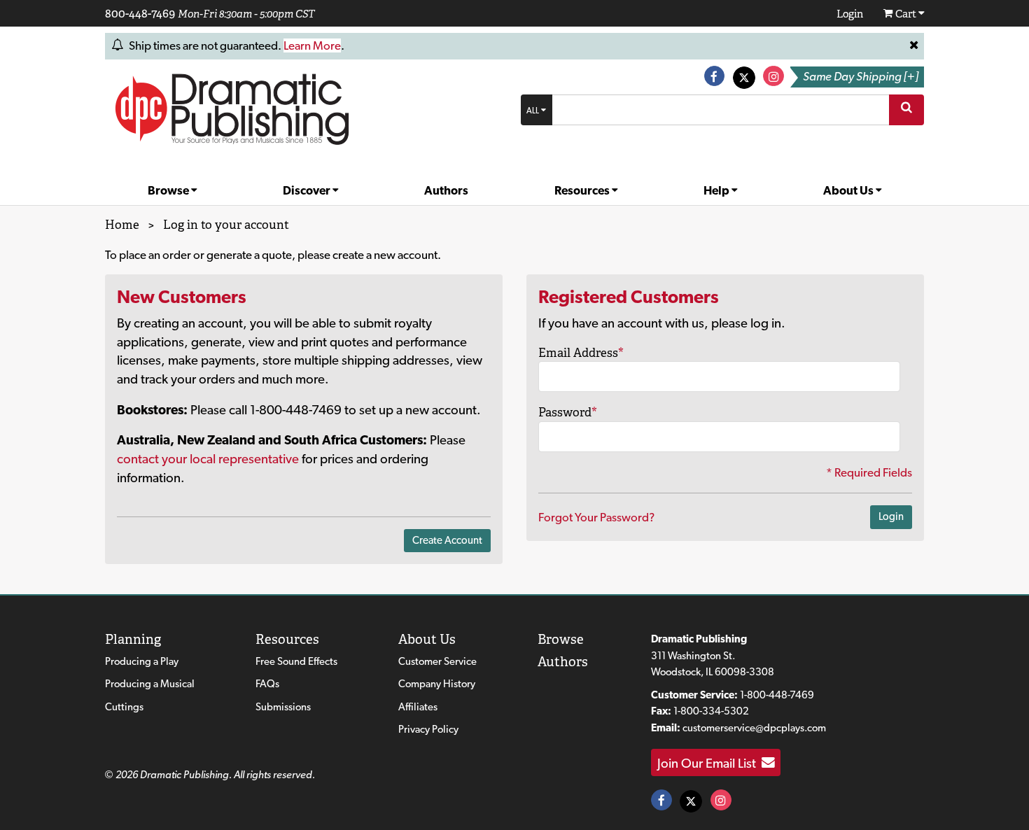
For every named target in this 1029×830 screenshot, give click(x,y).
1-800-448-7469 (777, 695)
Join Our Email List (709, 763)
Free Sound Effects (296, 661)
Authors (446, 190)
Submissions (283, 707)
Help (718, 190)
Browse (169, 190)
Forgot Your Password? (596, 517)
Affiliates (418, 707)
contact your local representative (208, 458)
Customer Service (437, 661)
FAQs (267, 683)
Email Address (581, 352)
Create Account (447, 540)
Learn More (312, 45)
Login (891, 516)
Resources (583, 190)
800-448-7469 (140, 13)
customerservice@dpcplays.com (754, 728)
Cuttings (124, 707)
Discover (307, 190)
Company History (436, 683)
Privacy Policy (428, 729)
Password (567, 412)
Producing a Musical (150, 683)
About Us (849, 190)
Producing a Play (141, 661)
